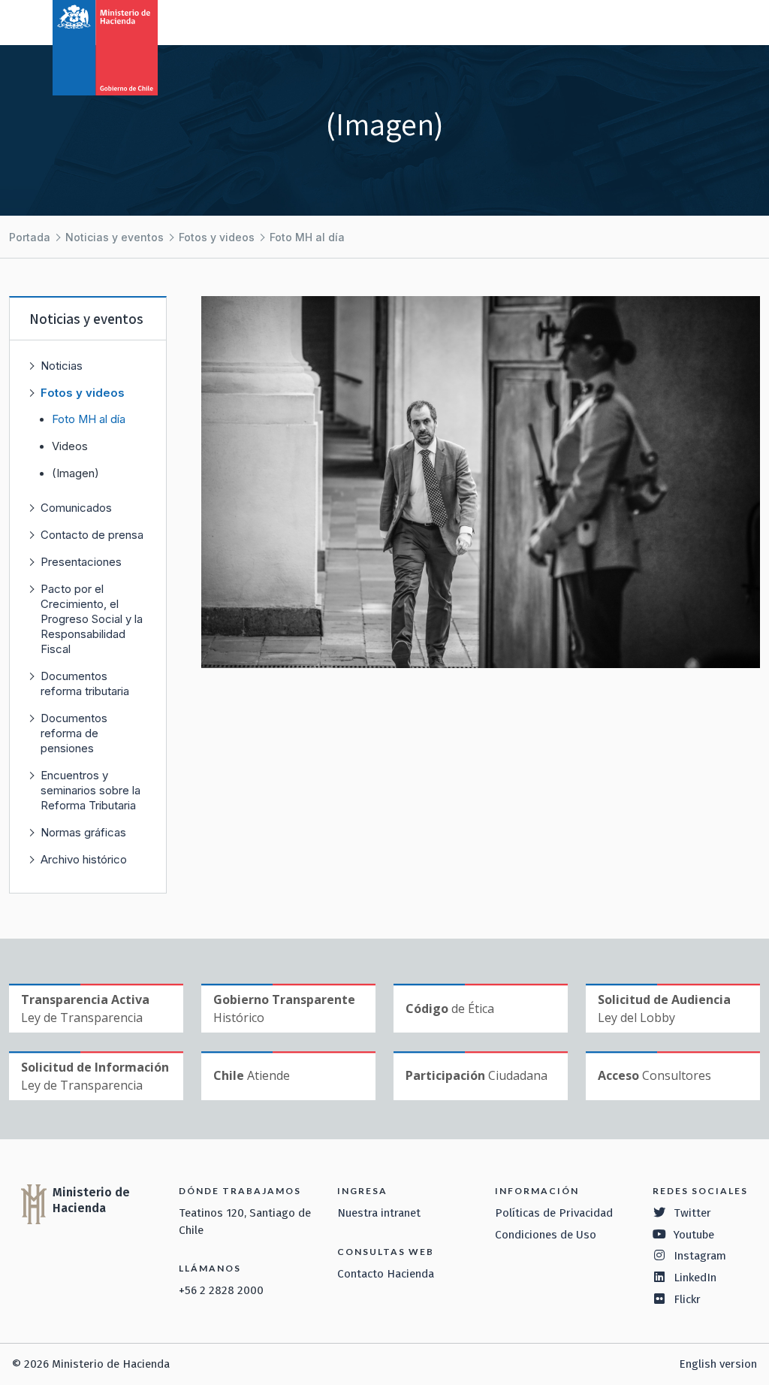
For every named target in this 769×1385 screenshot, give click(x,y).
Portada (29, 237)
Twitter (692, 1213)
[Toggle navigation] (695, 21)
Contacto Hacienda (385, 1274)
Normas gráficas (83, 832)
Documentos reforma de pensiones (74, 733)
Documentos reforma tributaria (85, 683)
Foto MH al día (307, 237)
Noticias (62, 365)
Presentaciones (81, 562)
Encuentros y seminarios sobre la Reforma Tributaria (90, 790)
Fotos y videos (217, 237)
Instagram (700, 1256)
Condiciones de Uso (545, 1234)
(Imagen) (75, 473)
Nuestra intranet (379, 1213)
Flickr (687, 1299)
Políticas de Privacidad (554, 1213)
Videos (70, 446)
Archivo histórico (84, 859)
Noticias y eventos (114, 237)
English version (718, 1364)
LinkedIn (695, 1277)
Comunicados (76, 507)
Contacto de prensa (92, 535)
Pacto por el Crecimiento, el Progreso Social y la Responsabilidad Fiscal (92, 619)
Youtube (694, 1234)
